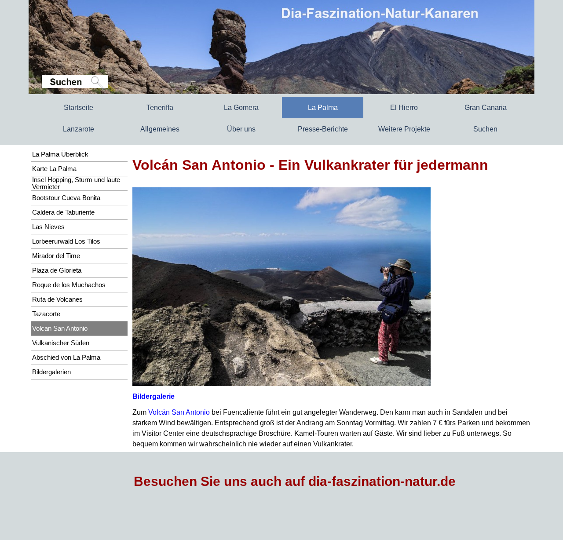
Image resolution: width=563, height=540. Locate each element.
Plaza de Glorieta (56, 270)
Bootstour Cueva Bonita (66, 197)
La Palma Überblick (60, 154)
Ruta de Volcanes (57, 299)
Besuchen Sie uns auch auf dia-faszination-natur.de (295, 481)
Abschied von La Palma (66, 357)
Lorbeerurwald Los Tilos (66, 241)
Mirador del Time (56, 255)
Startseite (78, 107)
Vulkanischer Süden (60, 343)
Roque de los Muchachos (69, 284)
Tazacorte (46, 313)
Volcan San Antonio (60, 328)
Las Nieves (48, 226)
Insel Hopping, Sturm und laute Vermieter (76, 183)
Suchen (485, 129)
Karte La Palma (54, 168)
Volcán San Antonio (179, 412)
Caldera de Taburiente (63, 212)
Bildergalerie (153, 396)
